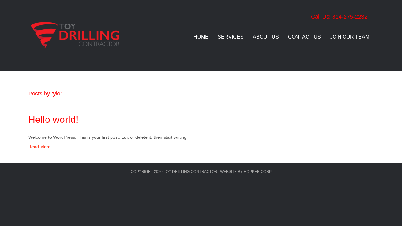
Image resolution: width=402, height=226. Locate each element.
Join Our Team (349, 37)
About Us (266, 37)
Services (231, 37)
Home (201, 37)
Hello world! (53, 119)
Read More (39, 146)
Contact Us (304, 37)
